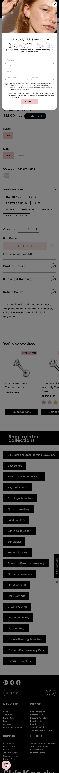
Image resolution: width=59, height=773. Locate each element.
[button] (54, 4)
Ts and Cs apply (22, 89)
